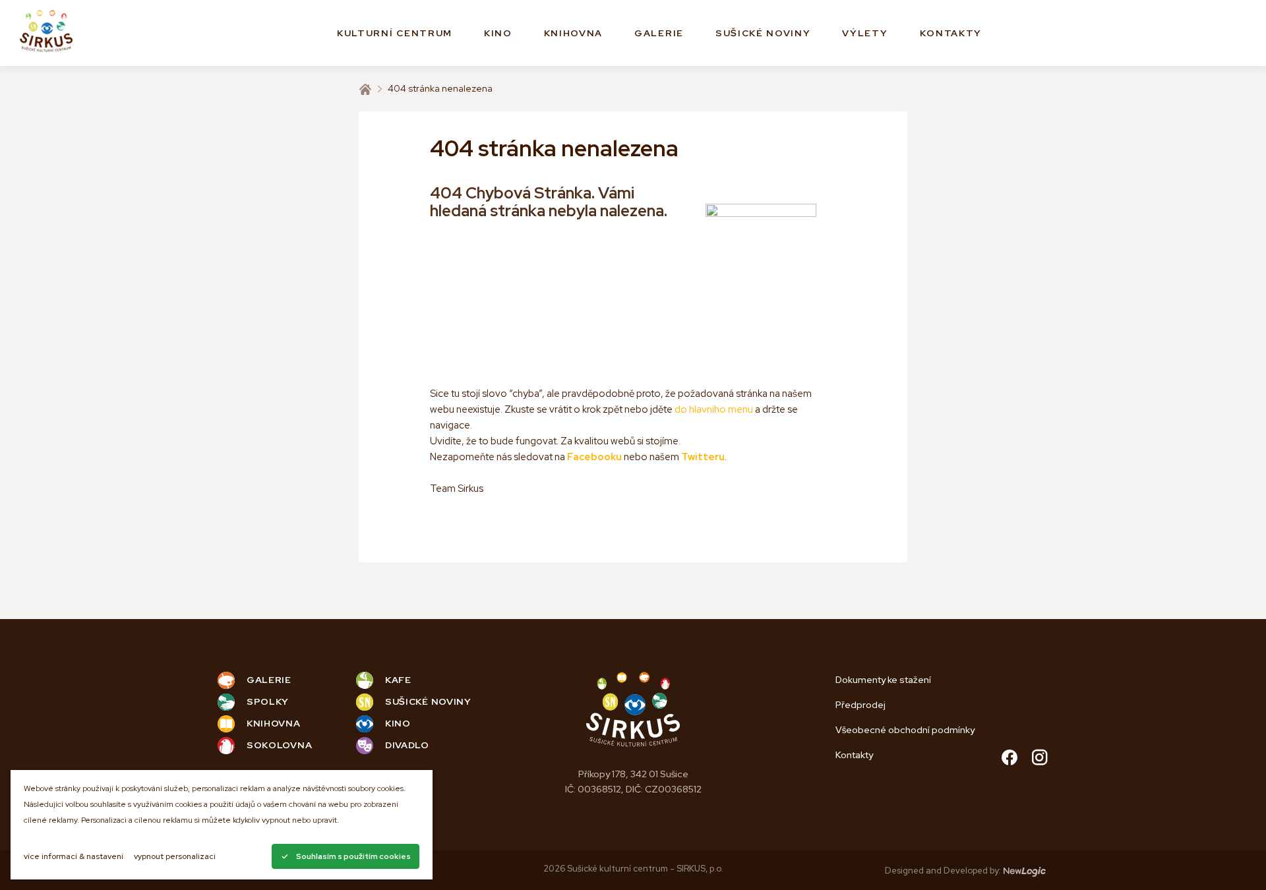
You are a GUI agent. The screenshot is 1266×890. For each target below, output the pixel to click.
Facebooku (594, 456)
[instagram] (1039, 759)
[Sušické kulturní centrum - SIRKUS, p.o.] (46, 33)
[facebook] (1009, 759)
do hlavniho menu (714, 409)
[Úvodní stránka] (365, 89)
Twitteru (703, 456)
